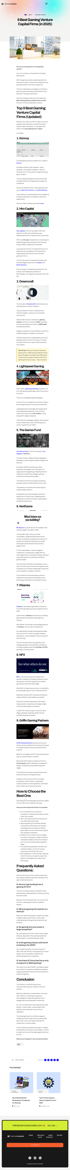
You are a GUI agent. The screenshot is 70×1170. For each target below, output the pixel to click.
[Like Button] (18, 1044)
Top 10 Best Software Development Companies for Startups (21, 1100)
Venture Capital (41, 1092)
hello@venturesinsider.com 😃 (35, 1125)
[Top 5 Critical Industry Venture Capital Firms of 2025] (48, 1082)
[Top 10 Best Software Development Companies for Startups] (21, 1082)
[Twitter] (35, 1158)
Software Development (15, 1092)
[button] (46, 3)
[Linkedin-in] (40, 1158)
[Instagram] (29, 1158)
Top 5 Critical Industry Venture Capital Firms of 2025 (47, 1100)
